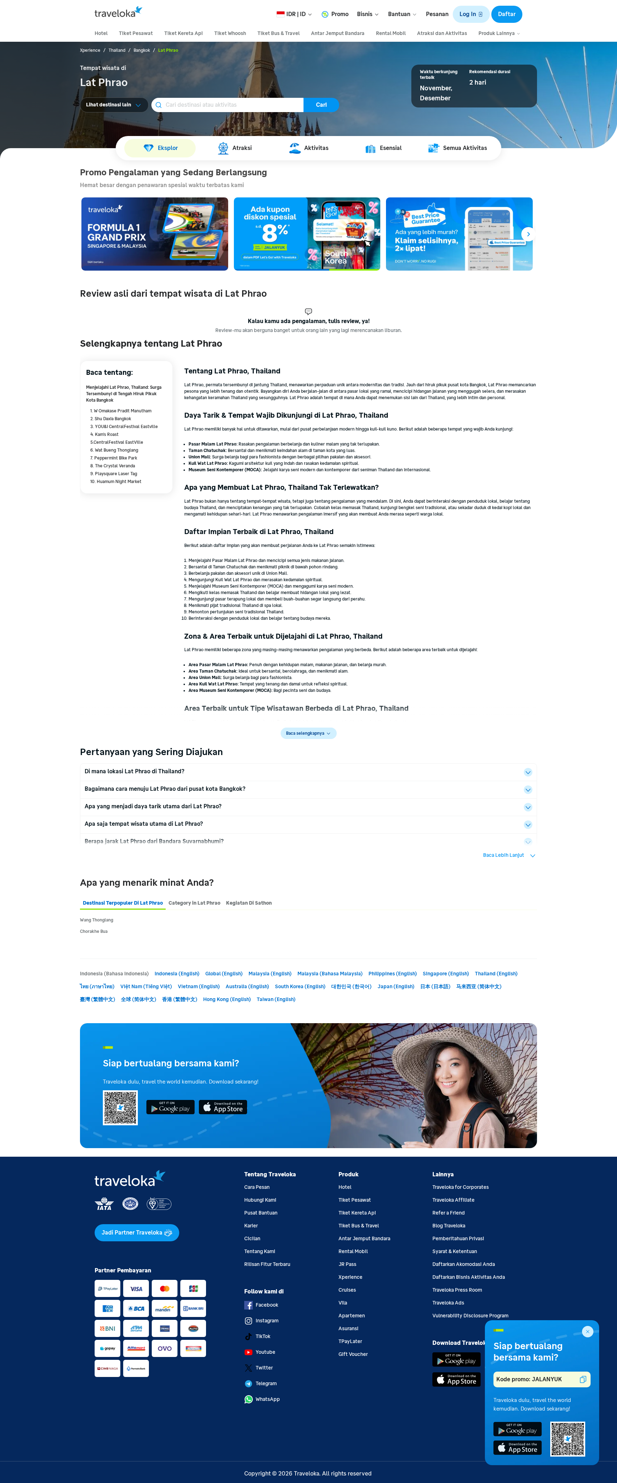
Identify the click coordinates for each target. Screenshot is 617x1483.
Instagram (267, 1321)
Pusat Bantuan (260, 1213)
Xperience (350, 1277)
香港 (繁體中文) (179, 999)
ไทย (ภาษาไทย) (97, 987)
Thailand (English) (496, 974)
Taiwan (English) (276, 999)
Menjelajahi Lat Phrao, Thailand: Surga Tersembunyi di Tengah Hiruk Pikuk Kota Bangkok (123, 394)
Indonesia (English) (177, 974)
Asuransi (348, 1329)
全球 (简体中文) (138, 999)
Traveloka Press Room (457, 1290)
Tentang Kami (259, 1251)
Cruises (347, 1290)
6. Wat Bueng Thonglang (114, 450)
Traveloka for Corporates (460, 1187)
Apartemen (351, 1316)
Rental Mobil (353, 1251)
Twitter (264, 1368)
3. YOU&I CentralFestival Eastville (124, 426)
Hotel (344, 1187)
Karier (251, 1226)
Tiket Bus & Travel (358, 1226)
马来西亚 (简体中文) (479, 987)
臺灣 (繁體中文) (97, 999)
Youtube (265, 1352)
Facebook (267, 1305)
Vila (342, 1303)
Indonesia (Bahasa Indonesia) (114, 974)
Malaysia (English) (270, 974)
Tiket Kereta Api (357, 1213)
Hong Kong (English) (227, 999)
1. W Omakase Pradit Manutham (120, 410)
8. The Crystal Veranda (112, 465)
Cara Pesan (257, 1187)
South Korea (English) (300, 987)
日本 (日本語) (435, 987)
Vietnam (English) (199, 987)
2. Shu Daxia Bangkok (110, 418)
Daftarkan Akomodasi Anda (463, 1264)
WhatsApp (268, 1399)
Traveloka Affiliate (453, 1200)
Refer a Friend (448, 1213)
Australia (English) (247, 987)
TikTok (263, 1336)
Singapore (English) (446, 974)
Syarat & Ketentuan (454, 1251)
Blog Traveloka (448, 1226)
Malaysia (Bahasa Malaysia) (330, 974)
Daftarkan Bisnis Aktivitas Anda (468, 1277)
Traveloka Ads (448, 1303)
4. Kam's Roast (104, 434)
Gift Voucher (353, 1354)
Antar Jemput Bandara (364, 1239)
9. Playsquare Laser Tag (113, 473)
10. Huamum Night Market (115, 481)
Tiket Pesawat (354, 1200)
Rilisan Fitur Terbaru (267, 1264)
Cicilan (252, 1239)
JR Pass (347, 1264)
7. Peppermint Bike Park (113, 458)
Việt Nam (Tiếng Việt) (146, 987)
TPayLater (350, 1341)
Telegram (266, 1384)
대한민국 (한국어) (351, 987)
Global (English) (224, 974)
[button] (471, 14)
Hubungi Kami (260, 1200)
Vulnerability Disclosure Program (470, 1316)
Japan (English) (396, 987)
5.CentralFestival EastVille (116, 442)
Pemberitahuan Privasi (458, 1239)
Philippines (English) (392, 974)
